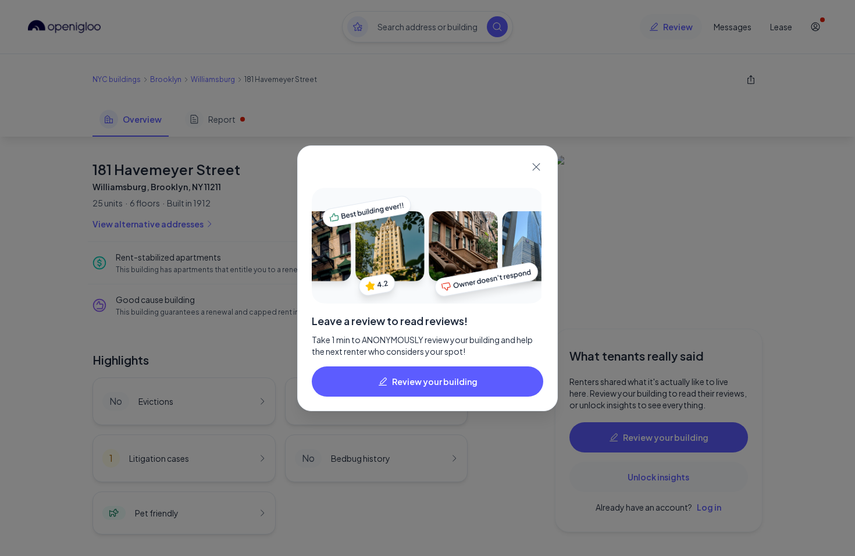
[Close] (536, 167)
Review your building (435, 381)
